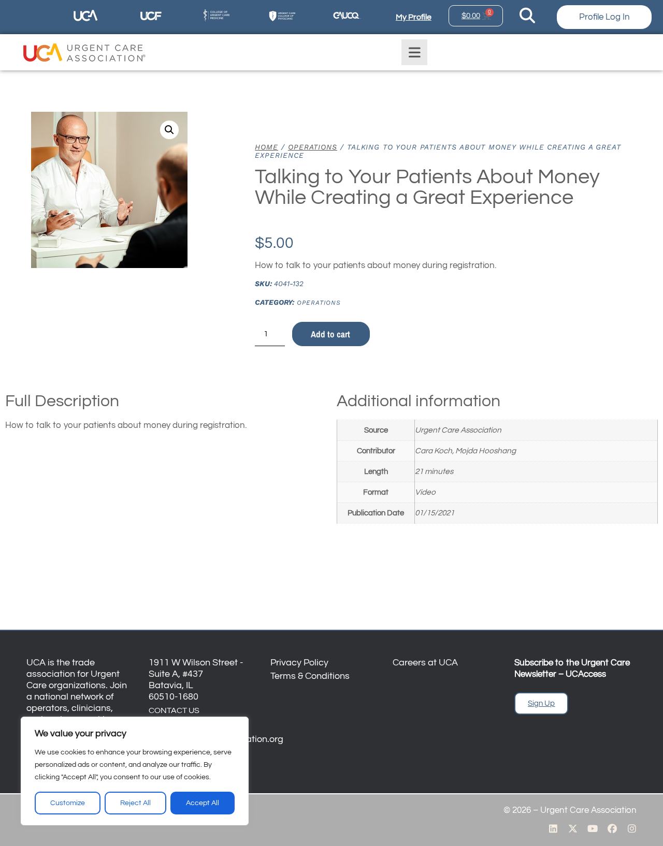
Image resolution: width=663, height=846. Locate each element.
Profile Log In (604, 17)
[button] (169, 130)
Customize (67, 803)
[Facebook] (612, 828)
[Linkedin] (553, 828)
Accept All (202, 803)
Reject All (135, 803)
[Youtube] (592, 828)
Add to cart (330, 334)
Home (266, 147)
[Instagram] (632, 828)
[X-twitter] (573, 828)
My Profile (413, 17)
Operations (312, 147)
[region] (135, 771)
